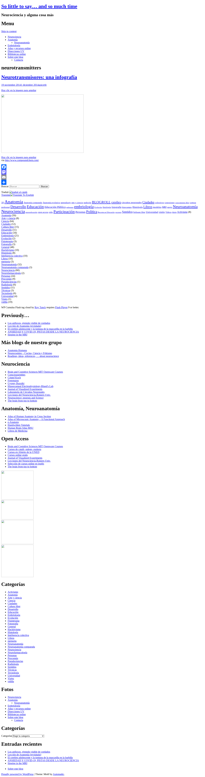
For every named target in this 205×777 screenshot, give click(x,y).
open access (43, 212)
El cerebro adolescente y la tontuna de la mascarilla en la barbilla (40, 329)
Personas (80, 212)
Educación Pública (55, 207)
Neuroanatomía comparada (15, 267)
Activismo (182, 212)
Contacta (18, 60)
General (5, 247)
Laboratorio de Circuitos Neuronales (26, 392)
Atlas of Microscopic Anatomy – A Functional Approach (36, 419)
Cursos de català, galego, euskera (24, 449)
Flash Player (61, 307)
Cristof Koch (14, 377)
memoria (5, 261)
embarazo (70, 207)
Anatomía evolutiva (51, 202)
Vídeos (168, 212)
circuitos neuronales (132, 202)
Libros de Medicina (17, 430)
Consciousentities (16, 374)
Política (91, 212)
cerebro (116, 202)
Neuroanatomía (22, 42)
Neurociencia (14, 36)
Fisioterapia (7, 241)
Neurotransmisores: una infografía (39, 77)
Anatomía (13, 39)
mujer (169, 207)
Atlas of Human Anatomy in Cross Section (29, 416)
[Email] (102, 177)
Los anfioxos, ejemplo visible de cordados (29, 323)
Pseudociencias (9, 281)
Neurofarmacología (11, 273)
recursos (118, 212)
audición (87, 202)
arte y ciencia (77, 202)
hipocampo (127, 207)
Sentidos (127, 212)
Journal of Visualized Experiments (25, 389)
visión (162, 212)
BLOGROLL (101, 202)
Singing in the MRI (17, 334)
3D (2, 202)
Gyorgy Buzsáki (16, 383)
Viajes (4, 299)
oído (51, 212)
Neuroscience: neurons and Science (26, 397)
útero (174, 212)
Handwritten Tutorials (19, 425)
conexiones (170, 202)
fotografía (116, 207)
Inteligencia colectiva (12, 255)
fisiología (107, 207)
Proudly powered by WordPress (17, 774)
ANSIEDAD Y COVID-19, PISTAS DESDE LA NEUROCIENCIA (43, 331)
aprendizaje (66, 202)
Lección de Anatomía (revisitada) (24, 326)
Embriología (14, 45)
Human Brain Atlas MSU (20, 428)
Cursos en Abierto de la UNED (23, 452)
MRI (164, 207)
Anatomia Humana (17, 350)
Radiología (6, 284)
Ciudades (148, 202)
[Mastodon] (102, 172)
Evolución (98, 207)
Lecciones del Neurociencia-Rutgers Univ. (29, 395)
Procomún (6, 278)
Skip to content (8, 31)
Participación (64, 211)
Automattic (58, 774)
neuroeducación (31, 212)
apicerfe (43, 85)
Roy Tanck (40, 307)
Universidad (152, 212)
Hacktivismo (7, 250)
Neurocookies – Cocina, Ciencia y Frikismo (30, 353)
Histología (137, 207)
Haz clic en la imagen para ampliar (18, 90)
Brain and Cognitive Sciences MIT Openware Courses (35, 371)
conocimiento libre (182, 203)
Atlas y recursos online (19, 48)
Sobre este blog (15, 57)
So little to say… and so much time (39, 6)
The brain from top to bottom (22, 400)
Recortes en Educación (106, 212)
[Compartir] (102, 182)
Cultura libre (7, 227)
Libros (147, 207)
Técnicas (5, 290)
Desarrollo (18, 207)
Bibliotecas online (17, 54)
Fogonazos (13, 380)
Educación (35, 206)
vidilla (4, 302)
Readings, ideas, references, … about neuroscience (33, 356)
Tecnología (6, 293)
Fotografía (6, 244)
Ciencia (5, 221)
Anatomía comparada (33, 202)
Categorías (6, 736)
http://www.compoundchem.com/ (22, 160)
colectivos (159, 202)
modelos (157, 207)
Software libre (139, 212)
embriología (84, 206)
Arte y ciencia (8, 218)
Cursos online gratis (18, 455)
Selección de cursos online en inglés (26, 463)
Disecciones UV (16, 51)
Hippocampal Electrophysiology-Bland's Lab (30, 386)
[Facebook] (102, 166)
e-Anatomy (13, 422)
